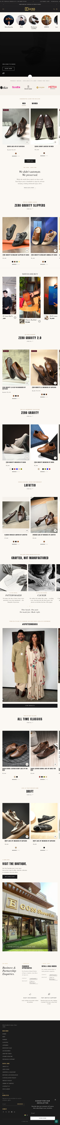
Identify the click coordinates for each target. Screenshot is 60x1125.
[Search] (54, 9)
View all (30, 161)
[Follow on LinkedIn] (14, 1112)
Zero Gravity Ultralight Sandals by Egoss (44, 255)
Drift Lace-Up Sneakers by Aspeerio (16, 841)
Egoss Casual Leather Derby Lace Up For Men (15, 769)
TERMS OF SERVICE (8, 1083)
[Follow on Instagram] (9, 1112)
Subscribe (42, 1118)
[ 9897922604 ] (53, 975)
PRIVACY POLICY (7, 1080)
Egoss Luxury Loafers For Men (44, 146)
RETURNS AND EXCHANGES (10, 1075)
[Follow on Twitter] (6, 1112)
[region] (30, 54)
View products (30, 705)
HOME (4, 1034)
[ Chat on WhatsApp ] (33, 982)
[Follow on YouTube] (11, 1112)
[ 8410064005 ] (33, 978)
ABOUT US (5, 1066)
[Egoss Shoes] (30, 9)
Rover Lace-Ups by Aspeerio (16, 146)
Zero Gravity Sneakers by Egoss (16, 462)
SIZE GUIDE (5, 1069)
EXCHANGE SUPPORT (8, 1059)
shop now (8, 68)
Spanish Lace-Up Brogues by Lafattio (44, 535)
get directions (10, 876)
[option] (8, 21)
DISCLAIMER (6, 1089)
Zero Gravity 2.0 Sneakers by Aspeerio (44, 387)
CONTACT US (6, 1086)
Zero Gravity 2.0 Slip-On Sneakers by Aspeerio (14, 388)
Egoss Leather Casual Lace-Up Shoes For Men (43, 769)
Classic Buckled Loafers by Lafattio (16, 535)
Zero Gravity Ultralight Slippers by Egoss (16, 255)
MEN (24, 103)
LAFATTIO (5, 1042)
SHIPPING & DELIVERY (9, 1072)
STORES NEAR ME (7, 1056)
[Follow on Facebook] (3, 1112)
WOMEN (35, 103)
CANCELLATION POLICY (9, 1078)
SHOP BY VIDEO (6, 1053)
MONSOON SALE (7, 1048)
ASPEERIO (5, 1045)
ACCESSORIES (6, 1051)
